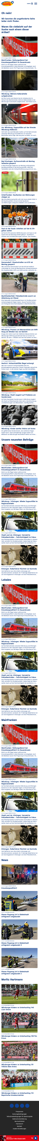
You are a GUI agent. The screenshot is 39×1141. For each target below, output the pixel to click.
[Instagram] (17, 1106)
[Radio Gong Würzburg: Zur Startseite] (7, 3)
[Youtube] (22, 1106)
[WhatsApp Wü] (27, 1106)
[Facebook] (12, 1106)
